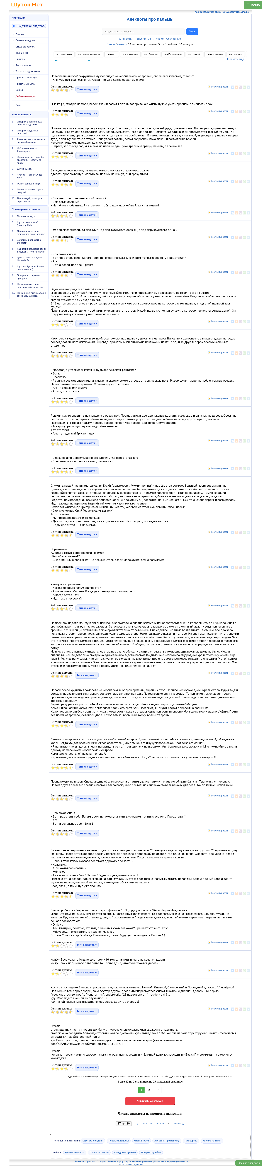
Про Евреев (191, 1140)
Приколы (20, 59)
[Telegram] (248, 87)
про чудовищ (235, 54)
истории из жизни (212, 1140)
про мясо (111, 54)
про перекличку (215, 54)
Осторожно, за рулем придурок (28, 276)
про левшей (194, 54)
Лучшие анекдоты (74, 1152)
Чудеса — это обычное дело (29, 176)
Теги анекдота (86, 89)
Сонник (19, 90)
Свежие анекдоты (249, 1162)
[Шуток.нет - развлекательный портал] (27, 8)
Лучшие (159, 38)
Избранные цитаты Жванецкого (27, 149)
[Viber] (240, 87)
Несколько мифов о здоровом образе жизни (30, 285)
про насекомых (64, 54)
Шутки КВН (22, 53)
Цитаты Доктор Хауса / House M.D (29, 259)
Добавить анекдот (26, 96)
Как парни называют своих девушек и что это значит (31, 250)
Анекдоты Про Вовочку (166, 1140)
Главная (20, 34)
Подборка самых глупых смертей (30, 191)
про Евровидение (173, 54)
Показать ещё (235, 59)
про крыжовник (130, 54)
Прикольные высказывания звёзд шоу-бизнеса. (31, 294)
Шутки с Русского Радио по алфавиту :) (30, 268)
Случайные (173, 38)
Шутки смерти (24, 169)
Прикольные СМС (25, 84)
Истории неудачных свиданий (27, 132)
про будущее (151, 54)
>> (157, 1090)
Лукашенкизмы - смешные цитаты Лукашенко (31, 141)
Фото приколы (23, 65)
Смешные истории (25, 46)
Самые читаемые (99, 1152)
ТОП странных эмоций (29, 183)
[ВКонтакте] (232, 87)
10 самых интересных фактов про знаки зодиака (31, 232)
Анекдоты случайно (125, 1152)
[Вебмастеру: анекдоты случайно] (29, 26)
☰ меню (253, 5)
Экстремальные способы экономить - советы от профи (30, 160)
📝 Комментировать (217, 87)
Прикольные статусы (27, 77)
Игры (18, 105)
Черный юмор (141, 1140)
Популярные (143, 38)
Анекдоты (125, 38)
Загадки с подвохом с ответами (29, 241)
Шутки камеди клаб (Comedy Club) (27, 223)
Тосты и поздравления (28, 71)
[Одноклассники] (236, 87)
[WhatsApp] (244, 87)
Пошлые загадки (26, 216)
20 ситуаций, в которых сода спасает (29, 200)
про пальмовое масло (89, 54)
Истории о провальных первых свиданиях (29, 123)
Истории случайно (151, 1152)
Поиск (192, 31)
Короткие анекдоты (92, 1140)
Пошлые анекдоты (119, 1140)
